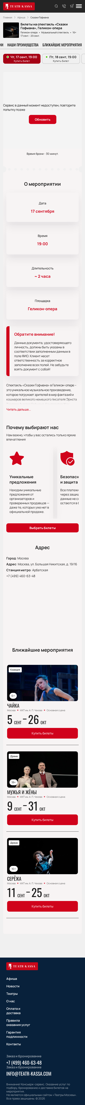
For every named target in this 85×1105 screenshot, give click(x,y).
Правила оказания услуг (18, 1022)
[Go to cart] (72, 6)
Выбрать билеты (42, 528)
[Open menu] (79, 6)
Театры (12, 993)
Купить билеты (42, 733)
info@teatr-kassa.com (28, 1073)
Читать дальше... (18, 409)
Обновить (42, 119)
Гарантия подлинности (16, 1034)
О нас (10, 1001)
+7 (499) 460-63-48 (20, 576)
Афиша (11, 978)
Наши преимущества (23, 45)
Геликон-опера (29, 32)
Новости (13, 986)
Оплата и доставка (13, 1010)
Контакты (13, 1044)
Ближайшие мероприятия (62, 45)
